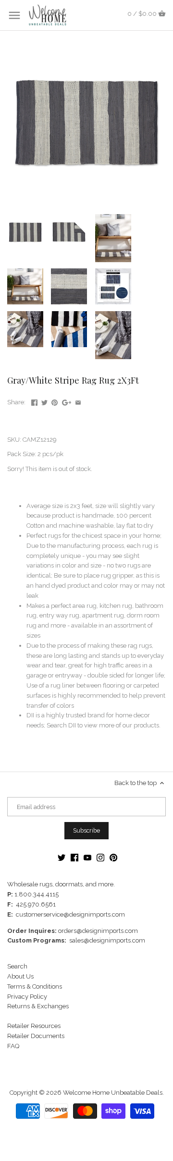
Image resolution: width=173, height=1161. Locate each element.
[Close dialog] (163, 545)
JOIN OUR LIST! (45, 607)
